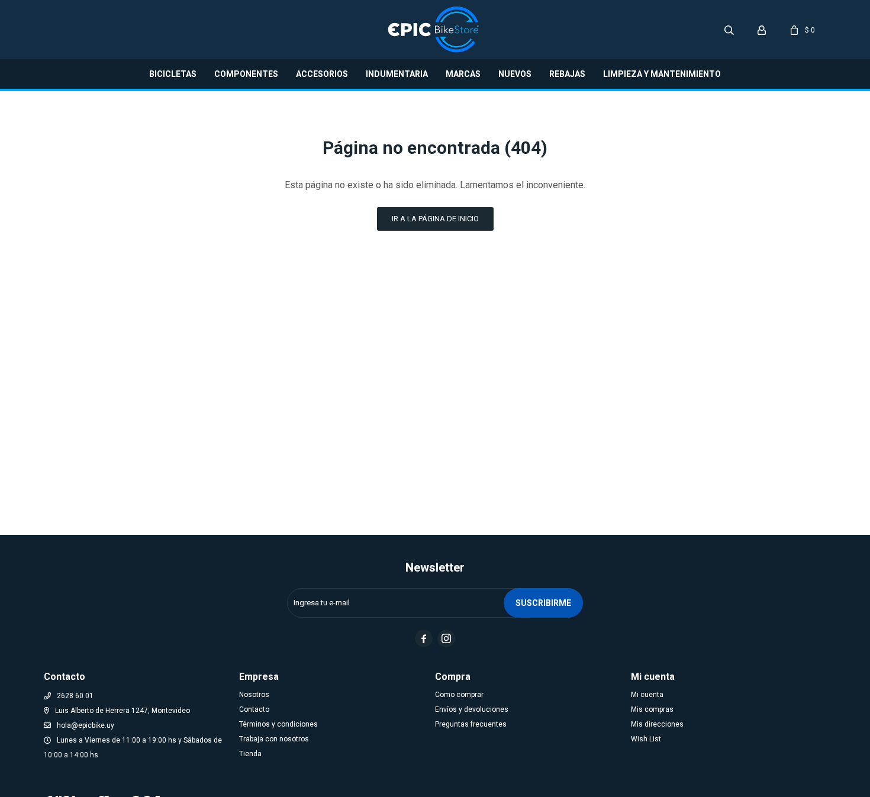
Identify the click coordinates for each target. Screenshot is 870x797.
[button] (729, 29)
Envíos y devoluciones (471, 709)
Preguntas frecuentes (471, 724)
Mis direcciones (657, 724)
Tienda (250, 754)
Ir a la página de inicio (435, 218)
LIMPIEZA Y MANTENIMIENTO (662, 74)
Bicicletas (172, 74)
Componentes (246, 74)
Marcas (463, 74)
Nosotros (254, 694)
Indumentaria (397, 74)
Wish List (646, 739)
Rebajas (567, 74)
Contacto (254, 709)
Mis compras (652, 709)
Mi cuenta (647, 694)
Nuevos (514, 74)
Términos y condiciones (278, 724)
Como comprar (459, 694)
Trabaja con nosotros (274, 739)
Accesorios (322, 74)
